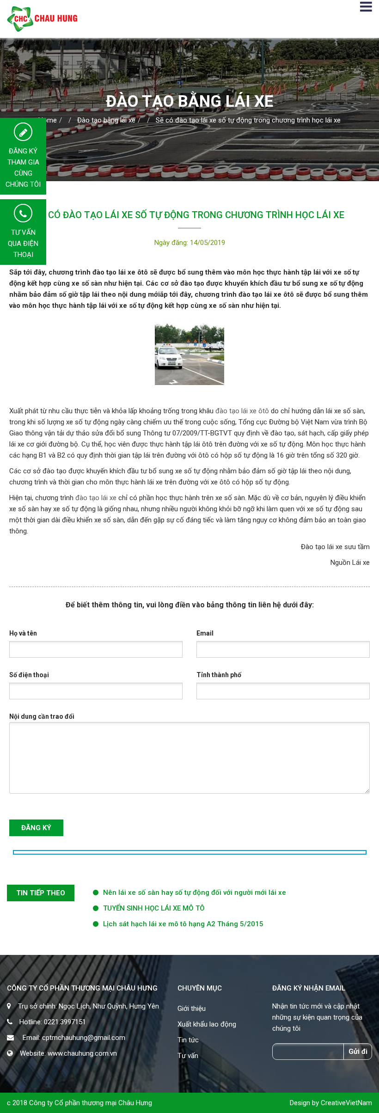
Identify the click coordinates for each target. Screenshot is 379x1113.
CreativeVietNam (346, 1103)
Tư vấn (187, 1056)
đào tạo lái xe (95, 498)
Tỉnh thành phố (218, 675)
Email (205, 633)
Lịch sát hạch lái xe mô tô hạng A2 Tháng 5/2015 (183, 924)
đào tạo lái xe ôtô (242, 411)
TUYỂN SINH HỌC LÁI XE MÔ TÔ (154, 908)
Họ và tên (23, 633)
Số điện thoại (29, 675)
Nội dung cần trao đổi (41, 716)
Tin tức (188, 1040)
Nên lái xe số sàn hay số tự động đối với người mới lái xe (194, 892)
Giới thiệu (191, 1008)
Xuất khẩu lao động (206, 1024)
